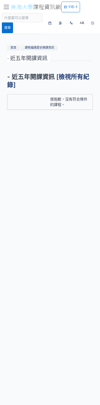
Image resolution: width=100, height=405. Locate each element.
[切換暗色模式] (92, 23)
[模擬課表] (50, 23)
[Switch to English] (71, 23)
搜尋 (7, 28)
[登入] (60, 23)
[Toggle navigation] (6, 7)
